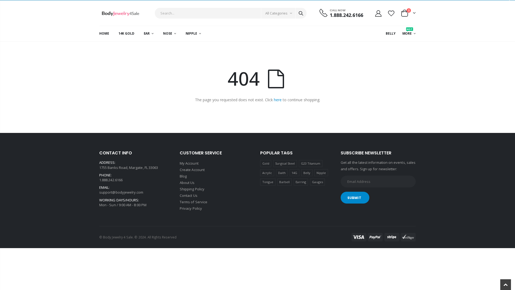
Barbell (284, 182)
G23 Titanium (311, 163)
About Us (187, 182)
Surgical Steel (285, 163)
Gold (265, 163)
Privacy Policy (191, 208)
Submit (354, 197)
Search (301, 13)
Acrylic (267, 173)
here (278, 99)
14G (294, 173)
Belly (306, 173)
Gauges (317, 182)
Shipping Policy (192, 189)
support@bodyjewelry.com (121, 192)
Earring (301, 182)
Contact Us (188, 195)
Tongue (267, 182)
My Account (189, 163)
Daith (282, 173)
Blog (183, 176)
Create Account (192, 169)
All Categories (276, 13)
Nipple (321, 173)
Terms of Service (193, 202)
